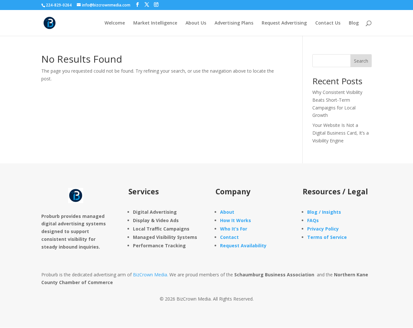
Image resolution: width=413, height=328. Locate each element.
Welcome (115, 23)
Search (361, 61)
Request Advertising (284, 23)
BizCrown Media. (150, 275)
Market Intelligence (155, 23)
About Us (196, 23)
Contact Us (327, 23)
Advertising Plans (234, 23)
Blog (354, 23)
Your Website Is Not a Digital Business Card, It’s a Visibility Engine (340, 133)
